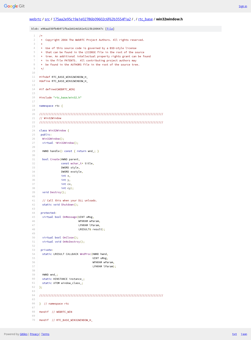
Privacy (34, 334)
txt (234, 334)
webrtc (35, 19)
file (110, 28)
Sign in (243, 6)
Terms (45, 334)
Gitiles (23, 334)
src (47, 19)
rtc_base (145, 19)
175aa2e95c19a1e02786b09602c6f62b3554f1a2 (92, 19)
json (244, 334)
